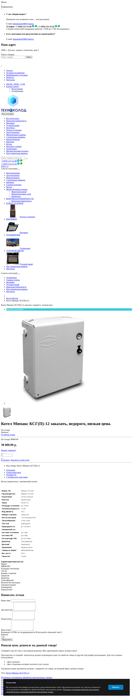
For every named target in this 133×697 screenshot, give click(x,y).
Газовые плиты (13, 280)
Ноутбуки (10, 128)
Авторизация (17, 91)
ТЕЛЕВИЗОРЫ (13, 235)
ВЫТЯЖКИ (11, 219)
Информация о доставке (17, 75)
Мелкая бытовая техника (17, 151)
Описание (10, 470)
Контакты (10, 80)
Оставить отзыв (8, 435)
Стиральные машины (15, 137)
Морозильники (13, 178)
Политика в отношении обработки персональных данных (26, 677)
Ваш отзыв (6, 630)
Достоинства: (7, 610)
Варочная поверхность (16, 121)
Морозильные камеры (16, 135)
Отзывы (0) (11, 475)
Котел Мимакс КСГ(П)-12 (17, 673)
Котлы (9, 144)
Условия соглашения (15, 73)
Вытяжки (10, 123)
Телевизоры (11, 149)
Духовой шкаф (12, 125)
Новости (10, 77)
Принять (115, 687)
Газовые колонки (13, 185)
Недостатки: (6, 619)
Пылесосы (16, 196)
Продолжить (7, 640)
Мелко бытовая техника (16, 189)
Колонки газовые (14, 146)
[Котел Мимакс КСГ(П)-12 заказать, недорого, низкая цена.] (53, 403)
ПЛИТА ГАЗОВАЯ (14, 203)
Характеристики (13, 472)
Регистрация (17, 89)
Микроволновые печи (21, 194)
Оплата (9, 70)
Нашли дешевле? (8, 450)
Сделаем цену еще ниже (17, 477)
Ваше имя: (5, 600)
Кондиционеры (13, 139)
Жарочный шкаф (18, 192)
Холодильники (12, 132)
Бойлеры (10, 142)
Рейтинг (4, 634)
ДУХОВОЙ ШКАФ (15, 251)
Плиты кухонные (14, 130)
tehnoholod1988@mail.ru (23, 24)
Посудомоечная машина (17, 153)
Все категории (12, 118)
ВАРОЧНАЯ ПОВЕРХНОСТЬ (20, 199)
